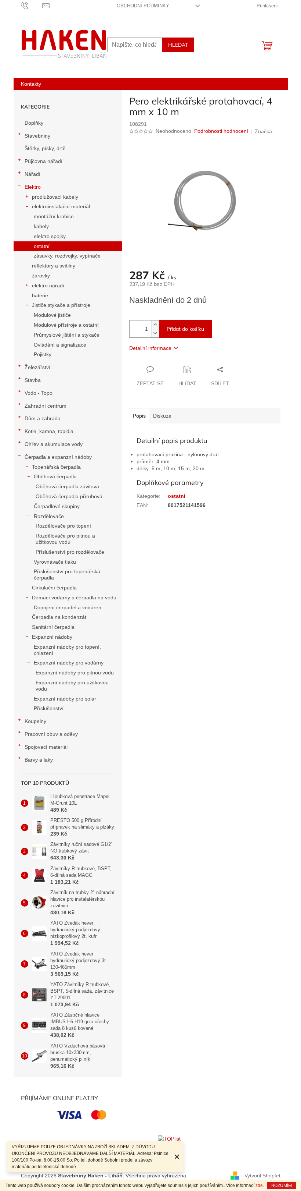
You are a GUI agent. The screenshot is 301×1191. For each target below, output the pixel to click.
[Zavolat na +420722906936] (32, 5)
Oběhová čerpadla (55, 476)
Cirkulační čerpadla (54, 588)
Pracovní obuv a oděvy (51, 734)
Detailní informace (150, 348)
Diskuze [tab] (162, 416)
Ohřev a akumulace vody (54, 444)
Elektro (33, 187)
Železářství (37, 367)
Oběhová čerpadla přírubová (69, 496)
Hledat (178, 45)
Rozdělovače (49, 516)
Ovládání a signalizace (60, 345)
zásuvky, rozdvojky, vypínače (67, 256)
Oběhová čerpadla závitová (67, 486)
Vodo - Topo (38, 393)
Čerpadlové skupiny (57, 506)
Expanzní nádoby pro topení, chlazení (67, 650)
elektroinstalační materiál (61, 206)
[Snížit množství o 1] (155, 333)
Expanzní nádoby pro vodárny (69, 663)
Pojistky (42, 354)
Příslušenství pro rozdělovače (70, 552)
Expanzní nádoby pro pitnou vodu (75, 673)
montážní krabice (54, 216)
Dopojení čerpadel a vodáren (67, 607)
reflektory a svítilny (53, 266)
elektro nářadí (48, 285)
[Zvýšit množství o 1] (155, 324)
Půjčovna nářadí (43, 161)
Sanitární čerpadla (53, 627)
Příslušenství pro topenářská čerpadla (67, 574)
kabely (41, 226)
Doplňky (34, 123)
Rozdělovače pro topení (63, 526)
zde (259, 1185)
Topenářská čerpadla (56, 467)
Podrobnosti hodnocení (221, 131)
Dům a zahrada (43, 418)
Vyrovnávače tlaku (55, 562)
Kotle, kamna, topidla (49, 431)
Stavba (33, 380)
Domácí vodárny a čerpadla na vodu (74, 597)
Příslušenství (49, 708)
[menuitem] (31, 84)
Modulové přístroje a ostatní (66, 325)
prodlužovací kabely (55, 197)
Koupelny (35, 721)
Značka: (266, 131)
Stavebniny (37, 136)
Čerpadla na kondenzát (59, 617)
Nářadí (32, 174)
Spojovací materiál (46, 747)
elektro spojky (50, 236)
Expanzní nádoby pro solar (65, 699)
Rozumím (281, 1185)
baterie (40, 295)
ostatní (42, 246)
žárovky (41, 276)
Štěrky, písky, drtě (45, 148)
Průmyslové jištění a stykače (66, 335)
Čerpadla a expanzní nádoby (58, 457)
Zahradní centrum (45, 406)
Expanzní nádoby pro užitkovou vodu (72, 686)
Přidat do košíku (185, 329)
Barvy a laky (39, 760)
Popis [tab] (139, 416)
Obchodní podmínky (143, 5)
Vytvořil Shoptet (262, 1175)
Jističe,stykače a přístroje (61, 305)
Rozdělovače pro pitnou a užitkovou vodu (65, 539)
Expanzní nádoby (52, 637)
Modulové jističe (52, 315)
